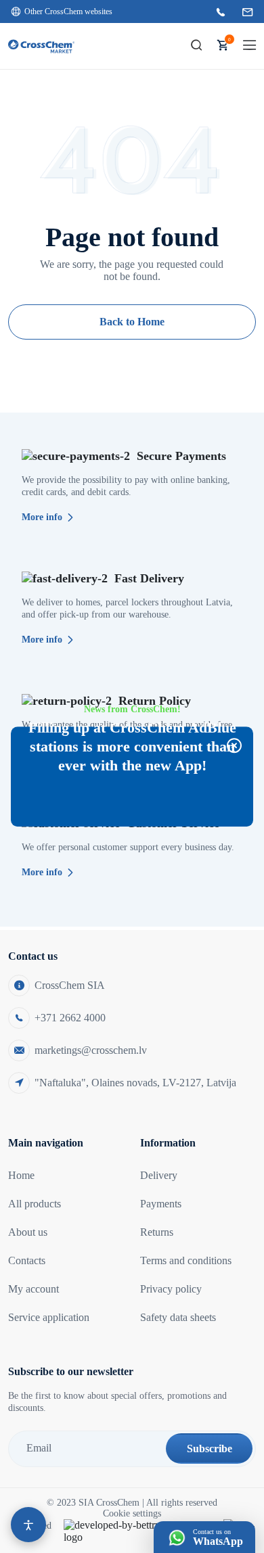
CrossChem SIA (70, 985)
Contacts (26, 1260)
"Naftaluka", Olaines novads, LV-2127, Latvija (135, 1082)
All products (34, 1203)
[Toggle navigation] (249, 46)
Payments (160, 1203)
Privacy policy (171, 1289)
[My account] (170, 46)
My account (33, 1289)
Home (21, 1175)
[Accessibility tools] (28, 1524)
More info (42, 517)
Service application (48, 1317)
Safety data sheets (178, 1317)
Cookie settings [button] (132, 1513)
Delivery (158, 1175)
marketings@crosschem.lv (91, 1050)
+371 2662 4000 (70, 1017)
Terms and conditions (186, 1260)
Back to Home (132, 321)
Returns (156, 1232)
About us (27, 1232)
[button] (196, 46)
